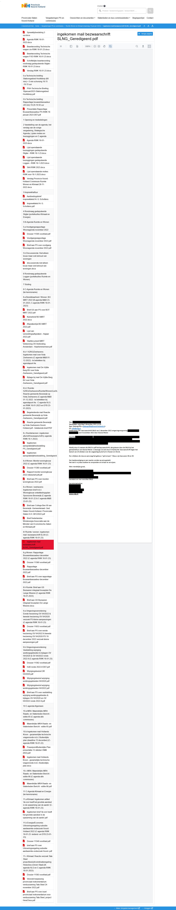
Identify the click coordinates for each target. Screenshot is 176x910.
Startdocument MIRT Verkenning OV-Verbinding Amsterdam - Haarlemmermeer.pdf (37, 344)
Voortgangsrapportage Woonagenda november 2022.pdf (37, 239)
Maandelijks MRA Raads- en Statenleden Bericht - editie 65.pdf (37, 725)
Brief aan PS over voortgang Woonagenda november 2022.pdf (37, 246)
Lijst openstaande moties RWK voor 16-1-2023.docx (35, 173)
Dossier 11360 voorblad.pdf (38, 468)
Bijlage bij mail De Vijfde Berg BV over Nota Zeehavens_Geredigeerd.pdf (37, 380)
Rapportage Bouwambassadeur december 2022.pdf (35, 569)
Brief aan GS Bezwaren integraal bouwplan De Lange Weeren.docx (35, 603)
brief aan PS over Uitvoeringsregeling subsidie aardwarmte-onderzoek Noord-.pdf (37, 848)
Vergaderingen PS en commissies (55, 19)
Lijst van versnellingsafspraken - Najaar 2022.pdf (36, 334)
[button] (150, 11)
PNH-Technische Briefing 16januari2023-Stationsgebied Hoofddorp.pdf (36, 91)
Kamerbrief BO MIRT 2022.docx (34, 318)
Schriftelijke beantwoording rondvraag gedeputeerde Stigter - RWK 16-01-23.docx (37, 64)
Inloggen (147, 908)
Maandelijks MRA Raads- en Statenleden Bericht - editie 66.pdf (37, 785)
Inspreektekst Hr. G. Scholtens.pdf (33, 204)
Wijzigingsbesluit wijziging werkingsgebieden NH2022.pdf (36, 686)
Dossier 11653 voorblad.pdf (38, 626)
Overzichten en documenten (82, 18)
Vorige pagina (146, 34)
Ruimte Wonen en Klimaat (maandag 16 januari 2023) (83, 26)
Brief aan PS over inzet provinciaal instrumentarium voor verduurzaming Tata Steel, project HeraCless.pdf (37, 896)
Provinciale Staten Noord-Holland (29, 19)
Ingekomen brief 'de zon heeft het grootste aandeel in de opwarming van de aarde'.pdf (37, 815)
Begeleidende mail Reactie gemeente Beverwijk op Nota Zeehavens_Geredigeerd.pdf (36, 415)
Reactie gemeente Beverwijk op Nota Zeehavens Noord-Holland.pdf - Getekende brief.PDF (37, 425)
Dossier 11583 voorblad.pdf (38, 875)
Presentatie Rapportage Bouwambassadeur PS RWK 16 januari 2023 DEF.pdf (36, 112)
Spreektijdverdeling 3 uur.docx (34, 33)
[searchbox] (121, 11)
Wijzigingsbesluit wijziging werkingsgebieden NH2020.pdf (36, 679)
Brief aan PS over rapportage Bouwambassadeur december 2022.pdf (37, 579)
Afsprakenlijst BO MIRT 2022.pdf (35, 325)
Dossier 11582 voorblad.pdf (38, 663)
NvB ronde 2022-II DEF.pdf (38, 667)
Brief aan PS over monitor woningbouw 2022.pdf (36, 480)
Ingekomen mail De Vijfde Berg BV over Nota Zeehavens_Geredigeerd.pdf (36, 370)
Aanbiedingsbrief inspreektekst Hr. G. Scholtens (35, 197)
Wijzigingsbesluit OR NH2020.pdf (34, 672)
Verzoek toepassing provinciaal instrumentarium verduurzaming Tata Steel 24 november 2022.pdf (35, 883)
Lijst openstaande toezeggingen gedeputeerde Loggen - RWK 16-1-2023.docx (36, 160)
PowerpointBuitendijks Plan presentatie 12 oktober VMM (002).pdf (37, 750)
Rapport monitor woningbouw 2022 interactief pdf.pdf (37, 473)
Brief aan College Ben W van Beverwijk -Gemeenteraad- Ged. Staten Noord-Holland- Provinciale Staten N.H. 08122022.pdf (37, 509)
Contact (150, 18)
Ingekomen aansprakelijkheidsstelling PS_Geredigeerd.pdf (34, 446)
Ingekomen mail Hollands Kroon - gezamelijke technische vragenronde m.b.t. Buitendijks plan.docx (36, 761)
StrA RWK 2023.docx (35, 167)
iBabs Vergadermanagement (127, 908)
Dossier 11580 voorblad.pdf (38, 562)
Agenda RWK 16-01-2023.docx (34, 40)
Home (37, 26)
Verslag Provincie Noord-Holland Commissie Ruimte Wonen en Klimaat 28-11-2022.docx (35, 183)
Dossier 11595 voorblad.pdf (38, 234)
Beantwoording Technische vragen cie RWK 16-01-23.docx (36, 48)
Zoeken (100, 6)
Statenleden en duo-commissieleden (113, 18)
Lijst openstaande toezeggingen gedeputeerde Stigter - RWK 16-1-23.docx (35, 150)
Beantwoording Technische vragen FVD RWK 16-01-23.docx (37, 55)
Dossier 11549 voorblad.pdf (38, 841)
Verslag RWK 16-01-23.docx (38, 71)
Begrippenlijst (138, 18)
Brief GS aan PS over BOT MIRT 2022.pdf (36, 311)
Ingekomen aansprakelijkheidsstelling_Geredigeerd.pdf (38, 454)
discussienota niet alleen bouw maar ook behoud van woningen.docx (35, 266)
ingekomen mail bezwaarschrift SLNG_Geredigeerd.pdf (33, 545)
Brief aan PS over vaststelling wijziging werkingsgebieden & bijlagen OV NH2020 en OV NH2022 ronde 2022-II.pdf (37, 696)
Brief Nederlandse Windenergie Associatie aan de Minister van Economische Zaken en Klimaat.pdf (37, 522)
